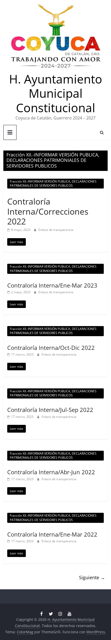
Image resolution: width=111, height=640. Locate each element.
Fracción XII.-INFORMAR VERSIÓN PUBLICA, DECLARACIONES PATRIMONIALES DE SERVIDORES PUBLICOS (53, 183)
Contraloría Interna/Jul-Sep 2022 (50, 409)
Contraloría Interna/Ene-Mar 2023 (52, 285)
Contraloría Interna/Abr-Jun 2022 (51, 472)
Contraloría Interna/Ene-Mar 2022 (52, 534)
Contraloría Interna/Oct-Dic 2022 (51, 347)
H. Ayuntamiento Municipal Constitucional (55, 93)
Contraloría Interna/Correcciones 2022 (47, 211)
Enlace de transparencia (55, 230)
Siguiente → (92, 577)
